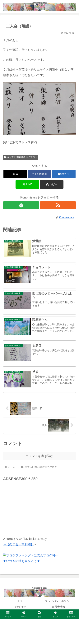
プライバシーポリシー (58, 601)
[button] (51, 184)
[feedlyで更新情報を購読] (21, 205)
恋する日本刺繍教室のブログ (22, 157)
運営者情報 (58, 606)
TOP (20, 601)
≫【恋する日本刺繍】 (18, 544)
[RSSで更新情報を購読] (58, 205)
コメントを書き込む (39, 456)
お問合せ (20, 606)
